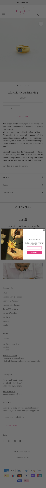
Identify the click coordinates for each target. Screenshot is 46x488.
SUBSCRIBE (34, 252)
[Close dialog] (44, 230)
